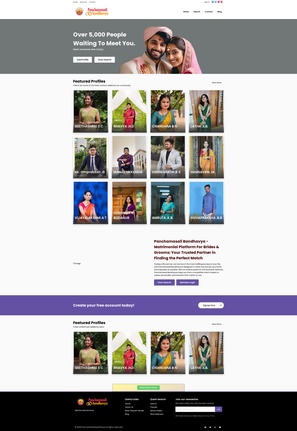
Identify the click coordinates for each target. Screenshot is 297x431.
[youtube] (221, 2)
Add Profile (82, 59)
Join (218, 409)
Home (75, 2)
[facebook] (213, 2)
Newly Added (156, 410)
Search (196, 11)
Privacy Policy (210, 416)
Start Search (104, 59)
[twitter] (216, 2)
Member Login (187, 282)
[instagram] (219, 2)
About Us (83, 2)
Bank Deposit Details (134, 410)
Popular (153, 407)
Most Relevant (156, 414)
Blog (219, 11)
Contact (92, 2)
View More (216, 82)
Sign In (206, 2)
